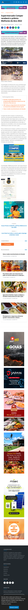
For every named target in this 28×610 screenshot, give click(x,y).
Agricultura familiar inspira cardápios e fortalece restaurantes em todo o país (13, 295)
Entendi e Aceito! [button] (14, 607)
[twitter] (13, 583)
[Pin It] (8, 28)
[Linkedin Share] (10, 28)
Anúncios (6, 569)
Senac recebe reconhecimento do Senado (14, 109)
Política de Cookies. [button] (6, 603)
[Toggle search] (23, 2)
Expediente (6, 567)
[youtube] (18, 2)
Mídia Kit (6, 571)
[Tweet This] (5, 28)
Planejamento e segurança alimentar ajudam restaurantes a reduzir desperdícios (13, 317)
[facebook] (14, 2)
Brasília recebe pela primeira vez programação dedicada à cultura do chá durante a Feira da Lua (14, 101)
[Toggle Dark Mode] (21, 2)
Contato (5, 573)
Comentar (8, 244)
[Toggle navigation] (26, 2)
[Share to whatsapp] (16, 28)
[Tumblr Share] (13, 28)
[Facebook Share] (2, 28)
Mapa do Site (7, 575)
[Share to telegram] (18, 28)
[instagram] (16, 2)
